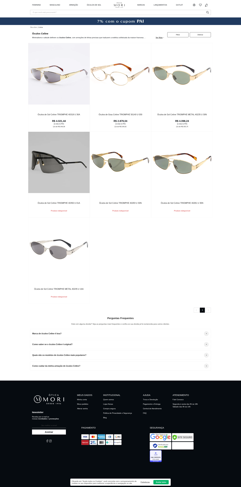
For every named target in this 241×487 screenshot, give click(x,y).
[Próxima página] (208, 310)
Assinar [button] (49, 432)
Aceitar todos (161, 482)
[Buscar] (207, 12)
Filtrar (178, 35)
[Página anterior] (196, 310)
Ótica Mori (33, 27)
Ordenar (200, 35)
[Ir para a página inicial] (119, 5)
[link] (94, 5)
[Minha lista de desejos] (200, 5)
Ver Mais (159, 38)
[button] (194, 5)
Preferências (145, 482)
